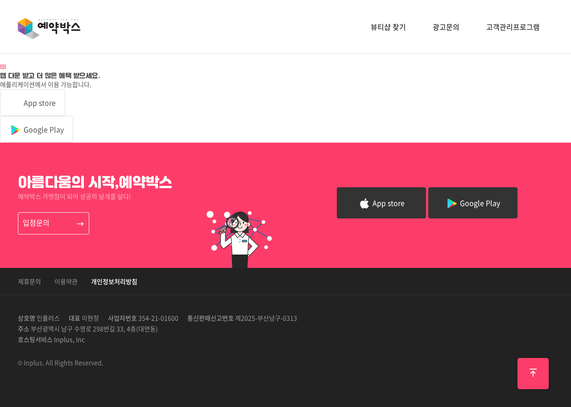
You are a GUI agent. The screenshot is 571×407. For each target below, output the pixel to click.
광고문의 (446, 26)
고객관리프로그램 (513, 26)
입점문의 (36, 222)
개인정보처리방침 (114, 281)
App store (39, 102)
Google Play (43, 129)
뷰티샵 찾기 (388, 26)
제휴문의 (29, 281)
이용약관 (66, 281)
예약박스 (49, 28)
